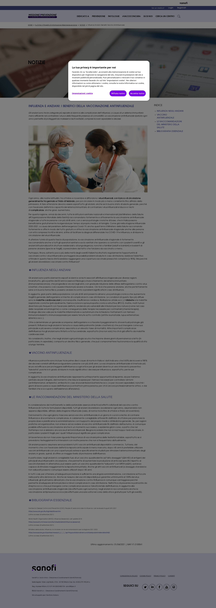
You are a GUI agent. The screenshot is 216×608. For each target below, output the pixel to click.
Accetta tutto (137, 93)
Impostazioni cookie (82, 93)
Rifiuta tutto (118, 93)
